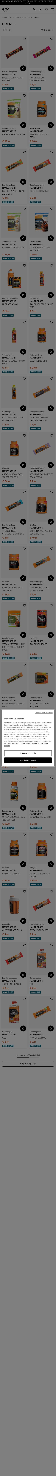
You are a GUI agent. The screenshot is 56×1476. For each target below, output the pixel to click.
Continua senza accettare (44, 712)
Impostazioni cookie (28, 753)
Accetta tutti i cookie (28, 760)
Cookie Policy (25, 744)
